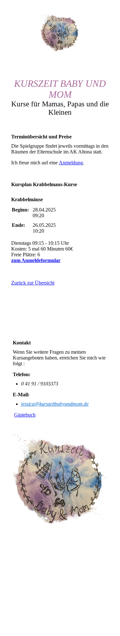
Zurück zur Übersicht (32, 282)
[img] (60, 33)
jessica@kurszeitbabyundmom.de (55, 404)
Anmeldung (71, 162)
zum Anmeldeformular (35, 260)
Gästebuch (25, 414)
